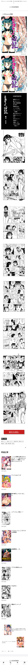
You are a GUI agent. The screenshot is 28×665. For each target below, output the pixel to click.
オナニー (4, 441)
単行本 (17, 441)
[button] (25, 335)
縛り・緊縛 (5, 443)
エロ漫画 (4, 438)
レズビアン (11, 441)
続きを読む (14, 432)
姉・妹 (22, 441)
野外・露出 (12, 443)
